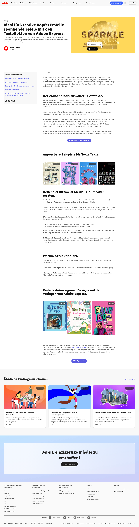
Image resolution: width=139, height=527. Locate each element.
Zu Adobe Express (116, 3)
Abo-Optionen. (90, 3)
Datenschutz (101, 523)
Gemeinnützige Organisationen (66, 493)
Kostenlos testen (69, 464)
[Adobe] (5, 3)
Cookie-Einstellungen (121, 523)
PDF (5, 501)
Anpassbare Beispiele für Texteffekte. (16, 82)
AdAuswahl (132, 523)
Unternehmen (64, 3)
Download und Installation (93, 491)
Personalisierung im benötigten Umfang (41, 491)
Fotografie (6, 493)
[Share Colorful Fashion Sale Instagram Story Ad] (113, 303)
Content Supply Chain (37, 493)
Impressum (81, 523)
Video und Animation (9, 498)
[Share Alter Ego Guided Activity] (64, 303)
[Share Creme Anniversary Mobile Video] (58, 164)
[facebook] (32, 523)
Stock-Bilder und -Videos (10, 508)
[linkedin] (42, 523)
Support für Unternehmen (93, 499)
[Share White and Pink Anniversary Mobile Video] (95, 164)
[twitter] (39, 523)
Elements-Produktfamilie (10, 506)
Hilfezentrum (90, 489)
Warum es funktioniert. (12, 90)
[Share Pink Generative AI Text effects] (89, 303)
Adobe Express (33, 3)
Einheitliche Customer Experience (39, 496)
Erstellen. (42, 3)
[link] (6, 101)
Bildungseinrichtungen (64, 491)
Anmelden (132, 3)
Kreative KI (7, 491)
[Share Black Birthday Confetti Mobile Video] (113, 164)
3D (5, 503)
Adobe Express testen (79, 361)
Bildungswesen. (77, 3)
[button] (125, 3)
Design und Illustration (9, 496)
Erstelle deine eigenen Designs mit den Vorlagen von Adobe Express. (17, 94)
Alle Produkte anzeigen (9, 511)
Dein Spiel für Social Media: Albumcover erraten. (20, 86)
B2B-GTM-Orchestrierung (38, 501)
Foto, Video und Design (17, 3)
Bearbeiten (53, 3)
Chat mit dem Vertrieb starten (121, 489)
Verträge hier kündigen (91, 523)
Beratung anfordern (118, 491)
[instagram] (35, 523)
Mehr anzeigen (129, 379)
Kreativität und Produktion (38, 498)
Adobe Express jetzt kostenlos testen (79, 140)
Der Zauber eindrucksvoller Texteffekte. (17, 79)
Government (62, 496)
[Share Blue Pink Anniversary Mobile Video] (76, 164)
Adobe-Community (91, 494)
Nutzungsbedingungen (110, 523)
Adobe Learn (90, 496)
